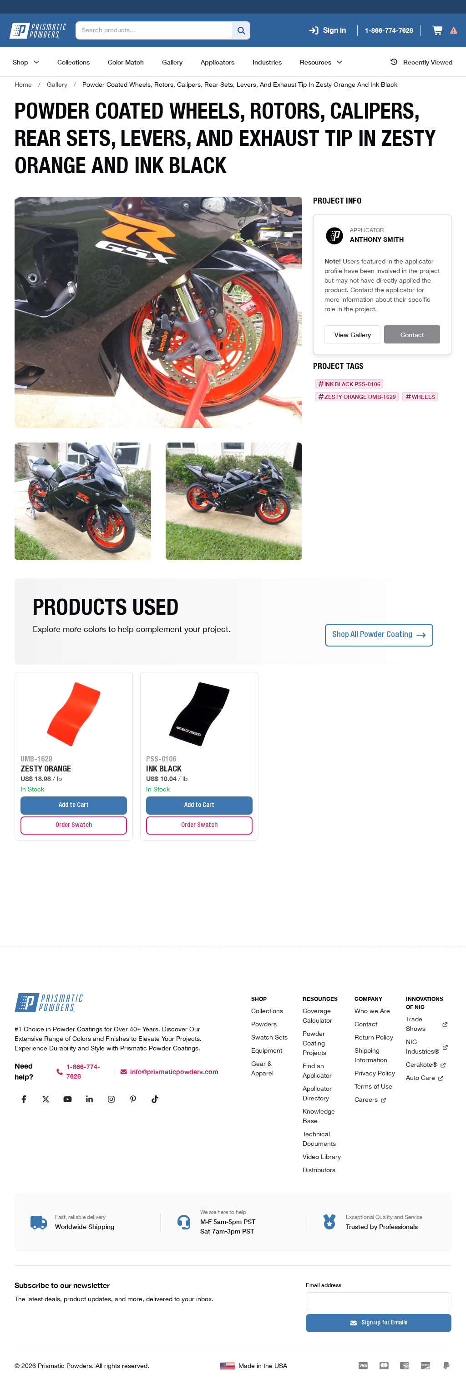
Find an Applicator (317, 1071)
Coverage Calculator (317, 1016)
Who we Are (372, 1011)
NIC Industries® (422, 1047)
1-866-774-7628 (83, 1071)
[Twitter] (45, 1099)
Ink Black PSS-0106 (352, 384)
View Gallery (352, 334)
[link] (239, 85)
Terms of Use (373, 1087)
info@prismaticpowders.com (174, 1072)
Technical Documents (319, 1139)
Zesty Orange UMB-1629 (360, 396)
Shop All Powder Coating (372, 635)
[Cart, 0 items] (445, 30)
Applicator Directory (317, 1094)
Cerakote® (421, 1065)
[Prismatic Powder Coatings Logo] (38, 31)
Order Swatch (74, 825)
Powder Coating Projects (314, 1044)
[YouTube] (67, 1099)
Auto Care (420, 1078)
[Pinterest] (133, 1099)
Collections (267, 1011)
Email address (323, 1285)
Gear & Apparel (262, 1069)
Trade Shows (415, 1024)
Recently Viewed (428, 61)
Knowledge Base (319, 1116)
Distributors (319, 1170)
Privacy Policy (375, 1074)
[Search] (241, 30)
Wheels (423, 396)
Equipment (266, 1051)
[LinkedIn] (89, 1099)
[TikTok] (155, 1099)
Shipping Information (371, 1055)
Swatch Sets (269, 1038)
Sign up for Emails (384, 1323)
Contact (412, 334)
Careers (366, 1100)
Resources (315, 61)
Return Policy (374, 1038)
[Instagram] (111, 1099)
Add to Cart (74, 805)
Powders (264, 1025)
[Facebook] (24, 1099)
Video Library (322, 1157)
